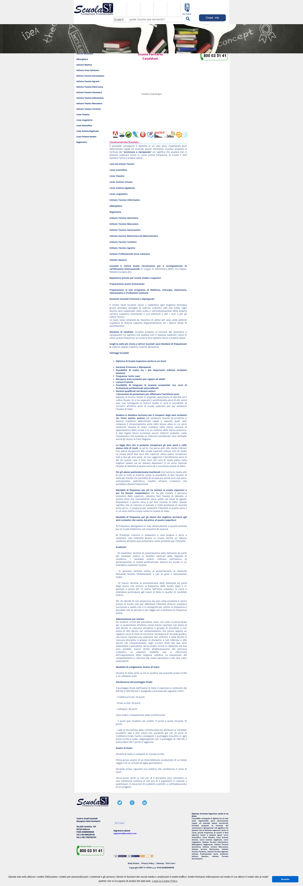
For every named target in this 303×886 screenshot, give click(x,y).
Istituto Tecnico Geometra (89, 92)
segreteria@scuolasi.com (125, 833)
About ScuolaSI (84, 53)
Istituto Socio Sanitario (87, 70)
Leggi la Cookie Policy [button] (164, 881)
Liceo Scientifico (84, 125)
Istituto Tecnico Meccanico (89, 103)
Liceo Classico (83, 114)
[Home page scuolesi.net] (93, 15)
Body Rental (133, 863)
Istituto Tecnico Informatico (90, 98)
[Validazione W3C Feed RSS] (146, 856)
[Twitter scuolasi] (119, 804)
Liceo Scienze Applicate (87, 131)
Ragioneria (81, 142)
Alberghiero (82, 59)
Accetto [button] (285, 879)
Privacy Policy (147, 863)
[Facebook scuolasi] (132, 804)
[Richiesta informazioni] (212, 21)
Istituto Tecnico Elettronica (89, 87)
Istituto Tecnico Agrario (88, 81)
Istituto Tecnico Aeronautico (90, 76)
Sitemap (160, 863)
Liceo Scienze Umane (86, 136)
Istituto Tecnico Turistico (88, 109)
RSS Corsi (170, 863)
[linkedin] (144, 804)
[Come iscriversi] (187, 14)
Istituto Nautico (84, 64)
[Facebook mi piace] (119, 823)
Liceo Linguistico (84, 120)
